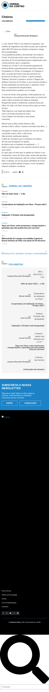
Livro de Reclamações (9, 603)
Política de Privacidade (9, 595)
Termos (4, 599)
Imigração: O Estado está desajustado (28, 326)
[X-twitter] (14, 613)
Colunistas (27, 13)
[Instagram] (6, 613)
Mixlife (39, 622)
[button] (19, 172)
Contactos (5, 606)
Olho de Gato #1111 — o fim (32, 284)
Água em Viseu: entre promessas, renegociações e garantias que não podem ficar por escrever (26, 347)
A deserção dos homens (33, 369)
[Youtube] (10, 613)
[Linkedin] (17, 613)
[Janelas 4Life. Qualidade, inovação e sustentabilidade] (24, 254)
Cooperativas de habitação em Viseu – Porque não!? (27, 305)
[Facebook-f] (3, 613)
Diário (3, 236)
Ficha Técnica (6, 591)
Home (14, 13)
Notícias (19, 13)
